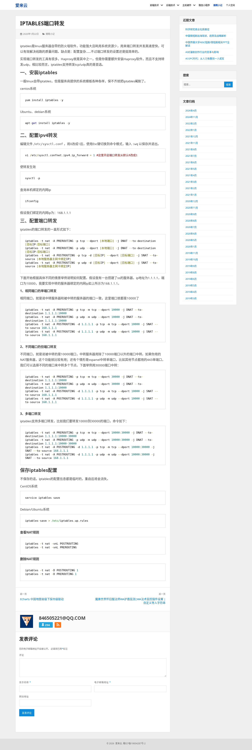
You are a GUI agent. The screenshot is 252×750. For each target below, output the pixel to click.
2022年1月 (191, 130)
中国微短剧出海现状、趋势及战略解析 (205, 35)
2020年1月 (191, 246)
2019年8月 (191, 272)
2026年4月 (191, 110)
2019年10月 (191, 259)
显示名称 (25, 682)
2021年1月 (191, 194)
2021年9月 (191, 149)
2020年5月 (191, 240)
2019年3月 (191, 298)
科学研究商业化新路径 (197, 29)
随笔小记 (50, 34)
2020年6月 (191, 233)
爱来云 (21, 5)
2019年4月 (191, 291)
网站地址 (24, 696)
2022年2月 (191, 123)
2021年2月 (191, 188)
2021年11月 (191, 143)
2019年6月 (191, 279)
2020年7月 (191, 227)
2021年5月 (191, 168)
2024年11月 (191, 117)
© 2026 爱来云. (114, 743)
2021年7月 (191, 155)
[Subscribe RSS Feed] (58, 625)
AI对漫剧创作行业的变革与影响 (202, 52)
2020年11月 (191, 207)
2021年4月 (191, 175)
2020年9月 (191, 214)
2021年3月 (191, 181)
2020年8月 (191, 220)
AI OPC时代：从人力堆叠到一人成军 (204, 58)
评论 (21, 655)
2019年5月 (191, 285)
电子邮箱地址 (102, 682)
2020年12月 (191, 201)
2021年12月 (191, 136)
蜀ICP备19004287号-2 (134, 743)
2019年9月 (191, 266)
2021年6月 (191, 162)
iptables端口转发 (42, 23)
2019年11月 (191, 253)
